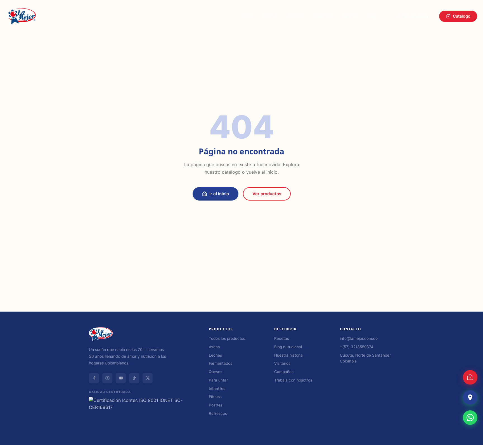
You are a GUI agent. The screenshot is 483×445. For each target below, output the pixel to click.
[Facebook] (94, 378)
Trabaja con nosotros (293, 380)
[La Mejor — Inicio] (21, 16)
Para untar (218, 380)
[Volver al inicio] (471, 437)
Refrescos (218, 413)
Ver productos (266, 193)
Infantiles (217, 388)
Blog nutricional (288, 347)
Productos (323, 16)
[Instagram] (107, 378)
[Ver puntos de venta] (470, 397)
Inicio (247, 16)
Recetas (349, 16)
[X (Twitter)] (148, 378)
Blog (371, 16)
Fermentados (220, 363)
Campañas (283, 371)
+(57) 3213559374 (356, 347)
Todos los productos (227, 338)
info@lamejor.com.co (359, 338)
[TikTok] (134, 378)
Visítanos (295, 16)
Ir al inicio (219, 193)
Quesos (215, 371)
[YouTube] (121, 378)
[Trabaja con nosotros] (470, 377)
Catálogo (461, 16)
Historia (269, 16)
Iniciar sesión (415, 16)
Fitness (215, 396)
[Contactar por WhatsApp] (470, 417)
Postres (215, 405)
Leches (215, 355)
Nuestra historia (288, 355)
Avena (214, 347)
